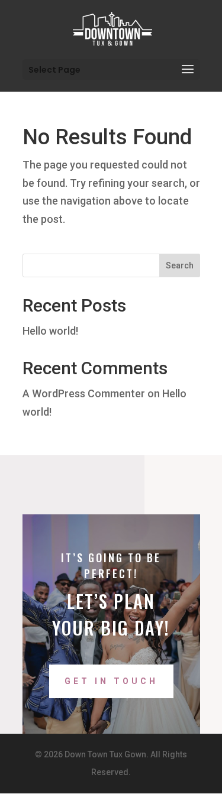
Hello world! (50, 331)
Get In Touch (111, 681)
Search (180, 265)
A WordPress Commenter (83, 393)
